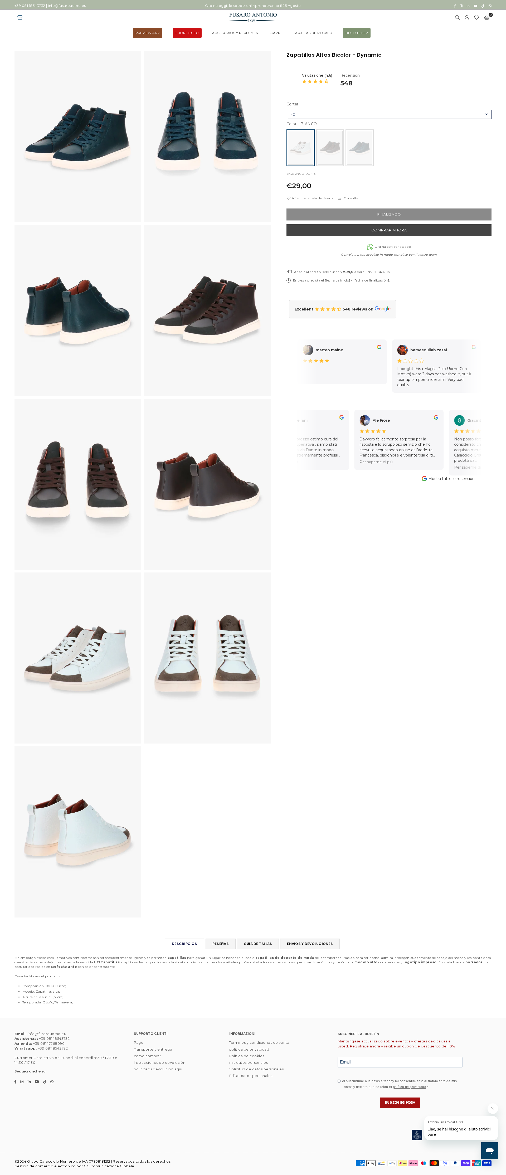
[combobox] (390, 114)
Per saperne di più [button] (362, 462)
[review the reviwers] (369, 348)
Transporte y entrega (153, 1049)
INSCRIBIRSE (400, 1102)
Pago (139, 1042)
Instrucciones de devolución (160, 1062)
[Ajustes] (467, 17)
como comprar (147, 1056)
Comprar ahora (389, 230)
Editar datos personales (251, 1076)
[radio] (300, 147)
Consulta (350, 198)
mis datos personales (248, 1062)
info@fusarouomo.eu (67, 5)
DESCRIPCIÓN (184, 943)
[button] (487, 17)
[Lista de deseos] (476, 17)
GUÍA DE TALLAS (258, 943)
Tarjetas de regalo (313, 33)
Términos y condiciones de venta (259, 1042)
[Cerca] (457, 17)
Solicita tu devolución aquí (158, 1069)
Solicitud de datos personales (256, 1069)
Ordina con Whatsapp (392, 247)
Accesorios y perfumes (235, 33)
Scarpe (276, 33)
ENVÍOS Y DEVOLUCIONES (310, 943)
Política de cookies (246, 1056)
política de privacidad (249, 1049)
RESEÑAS (220, 943)
